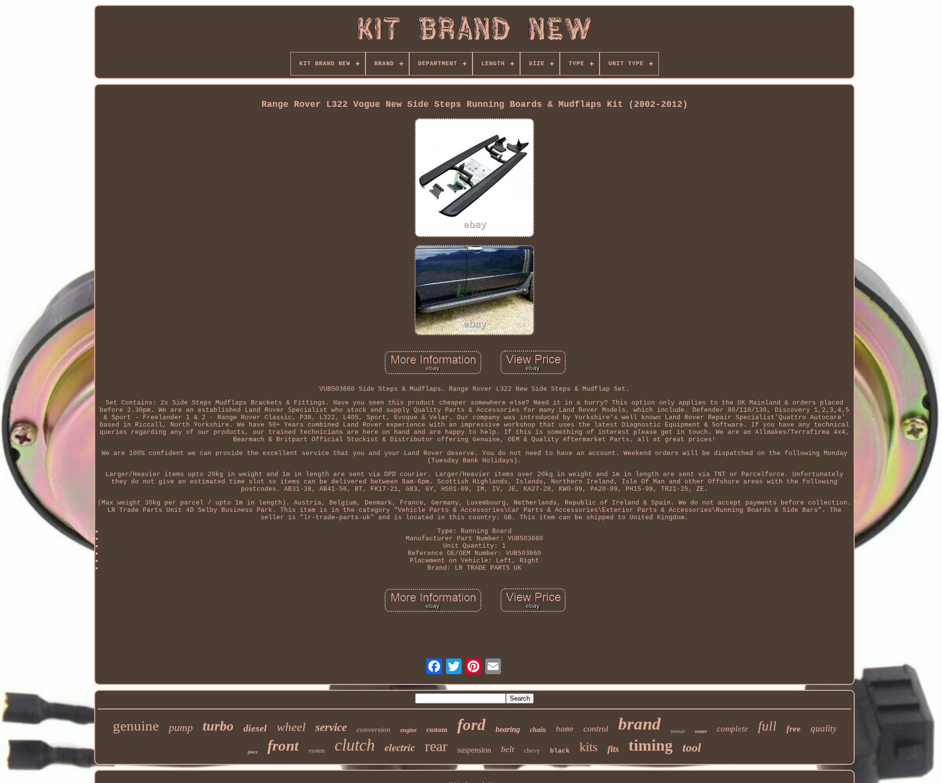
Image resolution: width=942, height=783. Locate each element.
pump (181, 727)
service (331, 727)
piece (253, 752)
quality (824, 728)
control (595, 728)
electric (400, 747)
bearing (508, 729)
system (317, 750)
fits (613, 749)
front (283, 745)
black (560, 751)
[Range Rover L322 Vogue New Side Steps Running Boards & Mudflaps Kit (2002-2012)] (474, 178)
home (565, 730)
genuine (136, 725)
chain (538, 729)
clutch (355, 745)
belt (507, 749)
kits (588, 747)
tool (691, 747)
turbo (218, 725)
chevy (532, 750)
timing (650, 745)
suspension (474, 750)
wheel (291, 726)
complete (732, 728)
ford (471, 724)
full (767, 726)
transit (678, 731)
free (793, 728)
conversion (374, 729)
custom (436, 729)
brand (639, 723)
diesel (255, 728)
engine (408, 730)
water (701, 731)
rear (436, 746)
